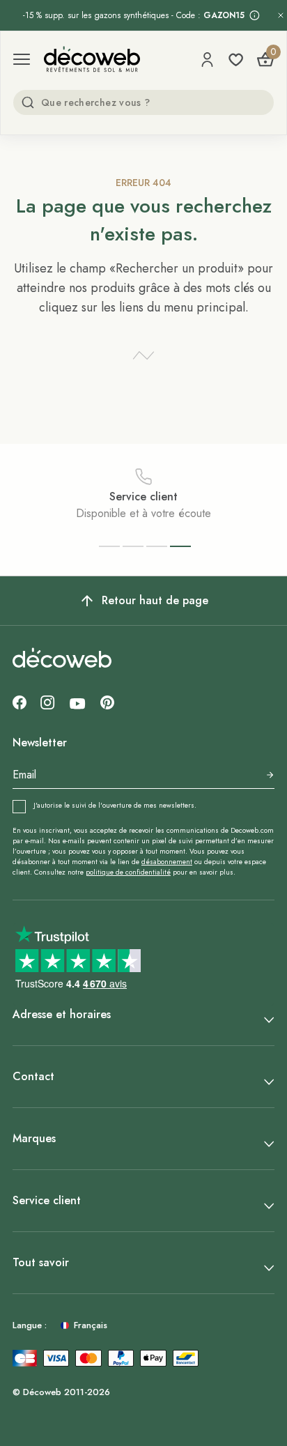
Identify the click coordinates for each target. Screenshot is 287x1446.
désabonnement (166, 861)
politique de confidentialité (128, 872)
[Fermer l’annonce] (281, 15)
